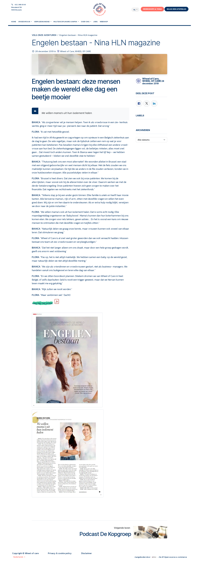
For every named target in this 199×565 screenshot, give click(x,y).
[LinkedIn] (154, 103)
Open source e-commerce (175, 557)
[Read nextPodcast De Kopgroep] (150, 532)
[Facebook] (139, 103)
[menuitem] (13, 21)
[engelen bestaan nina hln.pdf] (56, 301)
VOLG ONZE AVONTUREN (44, 35)
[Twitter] (146, 103)
